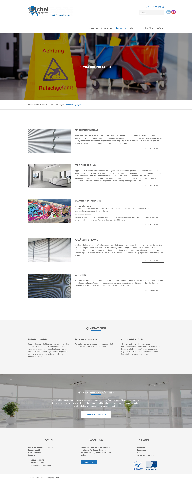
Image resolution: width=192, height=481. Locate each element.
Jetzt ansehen (88, 462)
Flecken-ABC (147, 28)
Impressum (141, 447)
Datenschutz (141, 450)
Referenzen (134, 28)
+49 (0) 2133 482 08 (155, 7)
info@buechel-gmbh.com (41, 465)
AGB (138, 453)
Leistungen (121, 28)
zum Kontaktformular (95, 414)
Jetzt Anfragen (152, 148)
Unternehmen (107, 28)
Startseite (93, 28)
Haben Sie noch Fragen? (146, 455)
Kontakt (159, 28)
